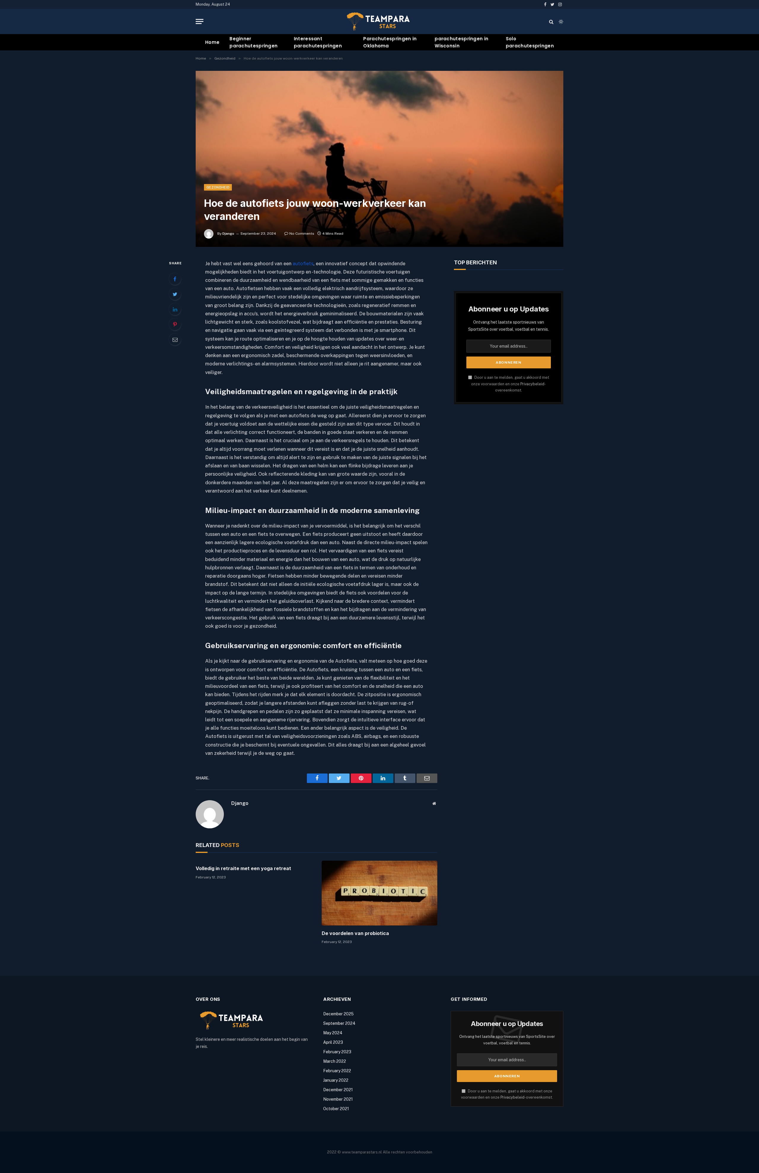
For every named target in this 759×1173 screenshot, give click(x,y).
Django (228, 233)
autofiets (303, 263)
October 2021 (336, 1108)
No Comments (301, 233)
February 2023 (337, 1051)
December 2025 (338, 1013)
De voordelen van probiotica (355, 933)
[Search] (551, 21)
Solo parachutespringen (530, 42)
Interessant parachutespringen (318, 42)
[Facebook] (175, 279)
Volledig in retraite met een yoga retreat (243, 868)
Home (212, 42)
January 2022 (335, 1080)
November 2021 (338, 1099)
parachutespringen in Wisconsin (461, 42)
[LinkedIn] (175, 309)
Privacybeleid (532, 384)
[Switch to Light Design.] (560, 21)
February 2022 (337, 1070)
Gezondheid (217, 187)
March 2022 (334, 1061)
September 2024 (339, 1023)
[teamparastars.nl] (379, 21)
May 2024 (332, 1032)
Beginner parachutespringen (253, 42)
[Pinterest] (175, 324)
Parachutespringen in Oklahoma (390, 42)
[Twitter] (175, 294)
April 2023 (333, 1042)
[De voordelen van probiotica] (379, 893)
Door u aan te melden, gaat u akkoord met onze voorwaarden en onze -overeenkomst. (510, 383)
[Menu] (199, 21)
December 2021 (338, 1089)
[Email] (175, 339)
